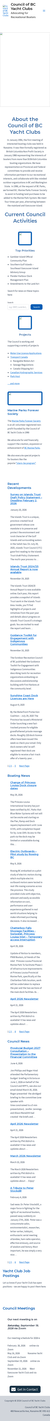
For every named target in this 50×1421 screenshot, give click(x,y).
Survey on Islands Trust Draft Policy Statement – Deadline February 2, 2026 (26, 499)
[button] (25, 1389)
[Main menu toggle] (44, 11)
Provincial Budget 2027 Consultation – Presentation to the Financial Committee (25, 1053)
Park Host (15, 376)
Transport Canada (19, 357)
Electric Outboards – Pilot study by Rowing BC (24, 854)
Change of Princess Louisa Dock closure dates (23, 785)
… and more (14, 383)
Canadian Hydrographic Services (26, 372)
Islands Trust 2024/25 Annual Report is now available (24, 569)
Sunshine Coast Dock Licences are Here (24, 697)
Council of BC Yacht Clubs (23, 6)
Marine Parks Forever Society (26, 420)
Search (10, 302)
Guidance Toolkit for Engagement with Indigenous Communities (23, 640)
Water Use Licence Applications (26, 353)
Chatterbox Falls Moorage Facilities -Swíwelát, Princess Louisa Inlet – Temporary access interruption (26, 934)
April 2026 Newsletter (24, 999)
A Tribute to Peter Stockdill (22, 1190)
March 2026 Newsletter (25, 1156)
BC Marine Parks (32, 447)
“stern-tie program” (26, 463)
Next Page (24, 765)
